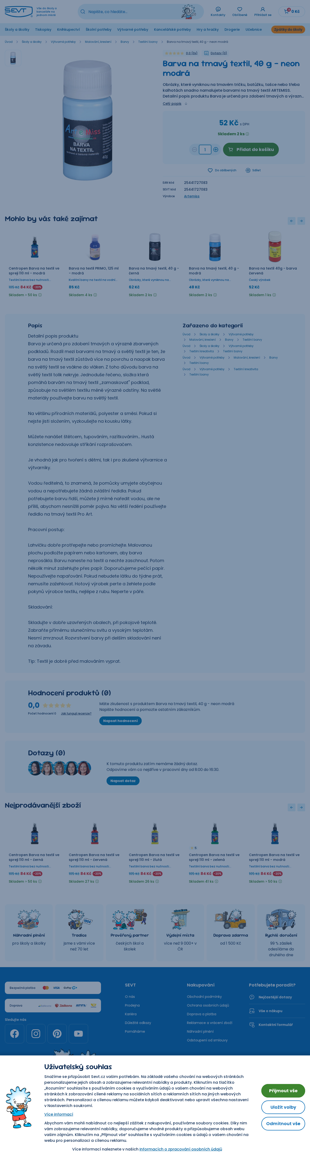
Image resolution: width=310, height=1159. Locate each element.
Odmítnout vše (283, 1124)
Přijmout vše (283, 1091)
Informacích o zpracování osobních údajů (181, 1149)
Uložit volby (283, 1107)
